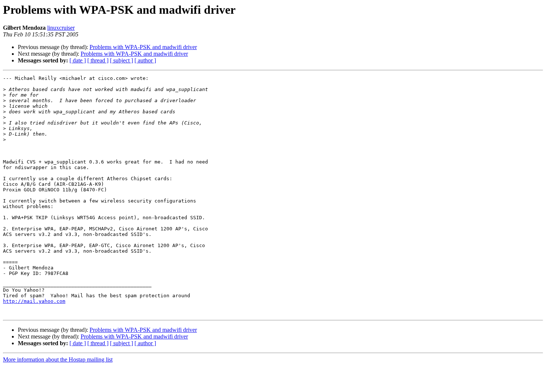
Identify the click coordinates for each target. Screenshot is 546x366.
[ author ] (145, 60)
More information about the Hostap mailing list (58, 359)
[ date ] (77, 60)
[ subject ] (121, 60)
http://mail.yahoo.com (34, 301)
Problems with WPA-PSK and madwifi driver (143, 47)
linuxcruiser (61, 28)
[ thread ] (97, 60)
